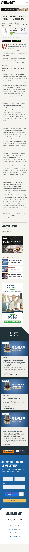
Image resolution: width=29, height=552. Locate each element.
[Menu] (27, 2)
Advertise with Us (14, 529)
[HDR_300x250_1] (12, 244)
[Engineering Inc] (14, 513)
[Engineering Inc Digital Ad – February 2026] (12, 303)
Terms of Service (14, 536)
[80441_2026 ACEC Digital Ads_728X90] (14, 9)
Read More (14, 370)
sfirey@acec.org (7, 231)
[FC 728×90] (14, 451)
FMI (13, 408)
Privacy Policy (14, 533)
